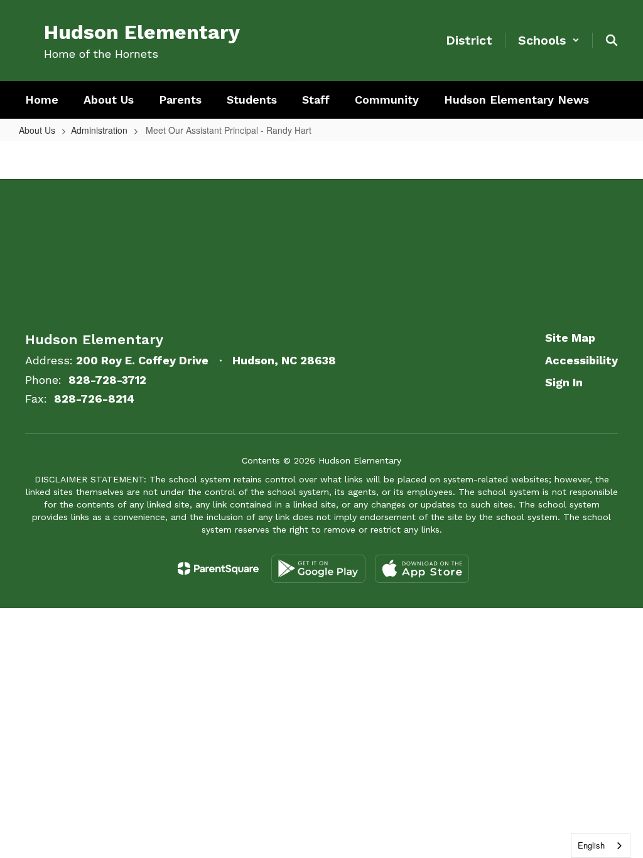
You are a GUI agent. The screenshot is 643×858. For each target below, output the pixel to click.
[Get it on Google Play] (318, 569)
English (591, 845)
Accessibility (581, 360)
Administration (99, 130)
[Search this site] (611, 40)
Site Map (570, 337)
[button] (549, 40)
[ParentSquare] (218, 568)
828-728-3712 (107, 379)
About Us (37, 130)
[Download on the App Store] (422, 569)
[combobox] (600, 846)
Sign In (564, 382)
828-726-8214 (94, 398)
